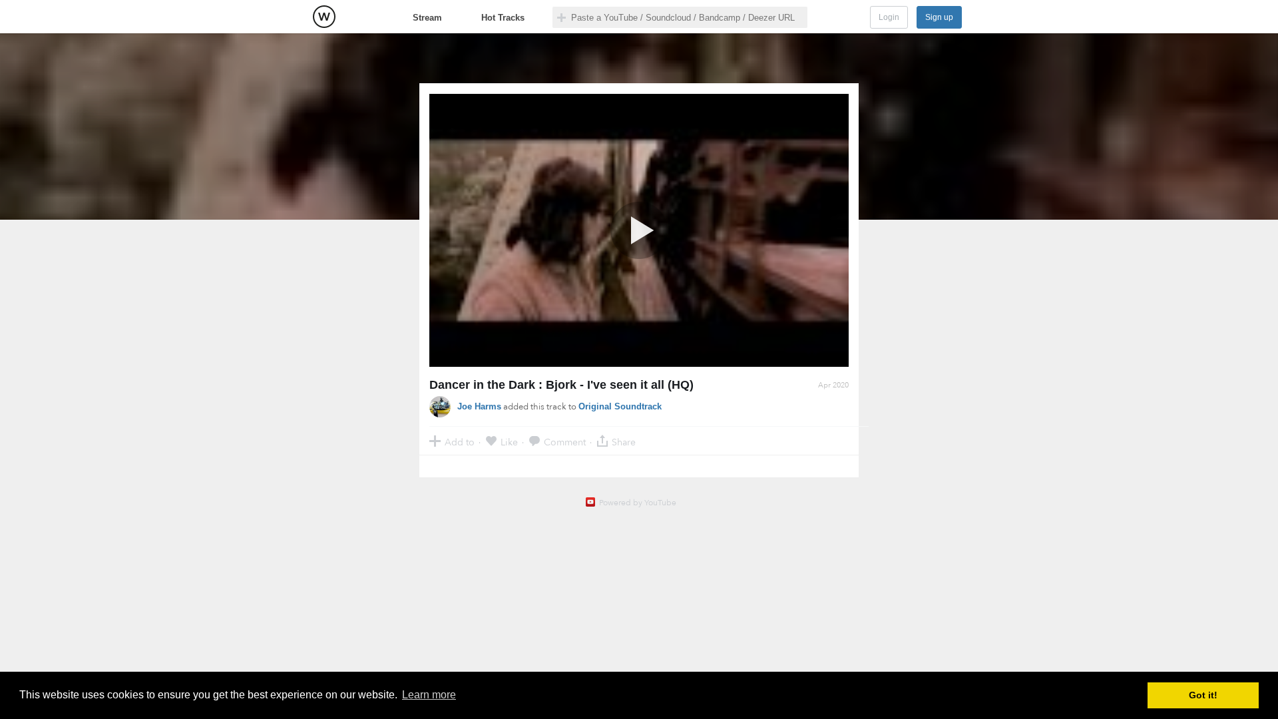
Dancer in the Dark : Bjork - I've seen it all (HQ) (561, 384)
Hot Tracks (503, 18)
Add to (460, 441)
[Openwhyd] (324, 16)
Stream (427, 18)
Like (509, 441)
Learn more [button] (429, 694)
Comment (565, 441)
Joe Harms (479, 406)
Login (889, 17)
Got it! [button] (1203, 695)
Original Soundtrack (620, 406)
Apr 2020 (833, 385)
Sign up (939, 17)
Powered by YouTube (637, 502)
